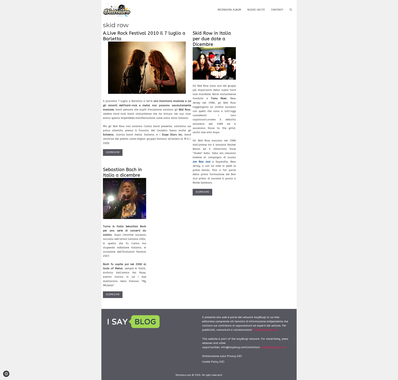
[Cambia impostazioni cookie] (6, 374)
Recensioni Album (229, 9)
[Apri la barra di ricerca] (290, 10)
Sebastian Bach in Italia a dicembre (122, 172)
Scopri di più (112, 152)
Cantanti (277, 9)
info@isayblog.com (265, 329)
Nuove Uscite (256, 9)
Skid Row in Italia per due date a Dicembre (212, 38)
